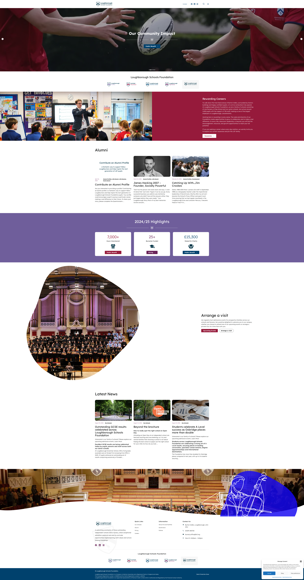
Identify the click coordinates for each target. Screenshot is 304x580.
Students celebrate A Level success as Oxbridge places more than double (188, 429)
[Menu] (208, 4)
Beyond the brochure (146, 426)
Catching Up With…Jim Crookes (186, 184)
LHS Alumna (122, 179)
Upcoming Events (209, 331)
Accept (269, 573)
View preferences (295, 573)
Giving (150, 252)
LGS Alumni (115, 179)
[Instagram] (197, 4)
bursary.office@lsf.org (192, 534)
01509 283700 (189, 531)
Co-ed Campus (150, 46)
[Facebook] (191, 4)
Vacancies (208, 136)
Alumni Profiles (107, 179)
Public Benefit (112, 252)
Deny (282, 573)
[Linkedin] (194, 4)
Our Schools (108, 423)
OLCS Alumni (106, 180)
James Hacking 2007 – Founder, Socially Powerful (150, 184)
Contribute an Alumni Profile (112, 184)
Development (196, 179)
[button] (301, 561)
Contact (185, 4)
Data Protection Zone (277, 577)
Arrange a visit (226, 331)
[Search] (203, 4)
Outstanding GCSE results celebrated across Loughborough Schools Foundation (110, 431)
